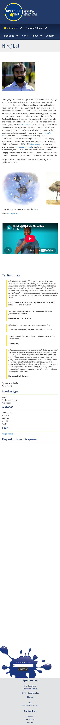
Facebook (30, 719)
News (30, 702)
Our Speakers (30, 686)
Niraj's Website (8, 434)
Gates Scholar (26, 124)
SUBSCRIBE (23, 669)
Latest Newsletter (30, 705)
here (36, 209)
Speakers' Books (30, 688)
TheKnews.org (34, 144)
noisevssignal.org (23, 147)
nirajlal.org (14, 213)
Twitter (30, 722)
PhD (39, 124)
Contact (30, 716)
